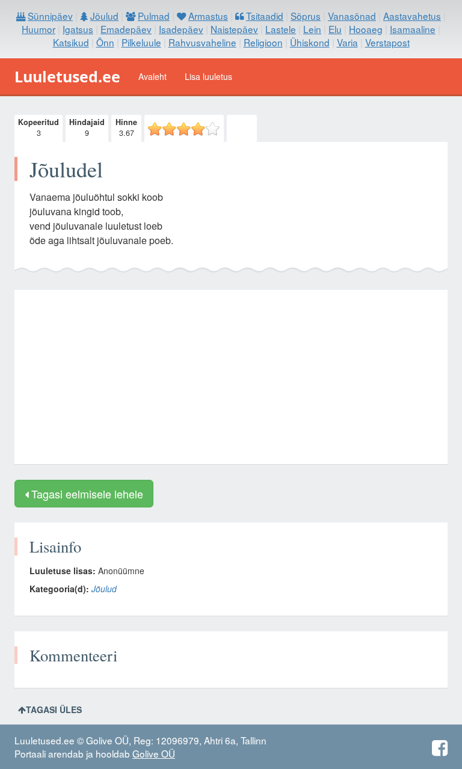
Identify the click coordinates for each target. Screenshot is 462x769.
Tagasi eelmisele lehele (85, 493)
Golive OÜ (153, 753)
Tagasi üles (54, 709)
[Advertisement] (231, 377)
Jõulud (104, 589)
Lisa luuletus (208, 76)
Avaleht (152, 76)
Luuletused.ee (67, 76)
